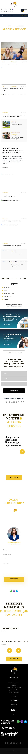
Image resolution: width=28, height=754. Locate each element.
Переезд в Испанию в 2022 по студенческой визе (17, 265)
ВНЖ (14, 694)
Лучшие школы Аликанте (16, 124)
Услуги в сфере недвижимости (14, 687)
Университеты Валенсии (9, 64)
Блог (5, 15)
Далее (24, 278)
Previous (9, 650)
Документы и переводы (14, 692)
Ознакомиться (7, 324)
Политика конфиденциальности (14, 750)
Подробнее (5, 167)
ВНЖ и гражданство (10, 628)
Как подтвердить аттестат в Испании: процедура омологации (13, 195)
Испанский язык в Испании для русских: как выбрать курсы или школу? (14, 115)
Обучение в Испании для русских (12, 245)
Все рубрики (7, 287)
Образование (13, 61)
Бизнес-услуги (14, 683)
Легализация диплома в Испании (12, 221)
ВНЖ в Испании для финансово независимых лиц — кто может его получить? (13, 150)
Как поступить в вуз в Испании (18, 253)
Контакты (11, 15)
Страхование (14, 685)
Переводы (14, 696)
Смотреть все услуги (14, 352)
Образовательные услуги (14, 689)
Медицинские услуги (14, 690)
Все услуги (14, 477)
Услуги (2, 15)
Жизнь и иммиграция (15, 132)
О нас (8, 15)
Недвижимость (7, 296)
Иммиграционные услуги (14, 682)
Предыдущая (5, 278)
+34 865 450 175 (6, 9)
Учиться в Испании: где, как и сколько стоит (13, 89)
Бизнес (5, 290)
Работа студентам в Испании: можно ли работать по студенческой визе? (17, 138)
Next (18, 650)
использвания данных (19, 574)
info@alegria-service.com (8, 11)
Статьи (14, 714)
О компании (14, 704)
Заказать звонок (24, 15)
